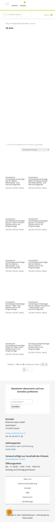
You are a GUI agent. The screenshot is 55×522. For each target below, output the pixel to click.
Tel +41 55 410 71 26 (14, 436)
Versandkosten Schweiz (16, 459)
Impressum (27, 497)
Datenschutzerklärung (27, 483)
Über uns (27, 479)
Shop (7, 23)
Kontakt (27, 488)
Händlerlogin (27, 501)
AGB (13, 449)
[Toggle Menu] (7, 4)
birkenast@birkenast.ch (16, 433)
